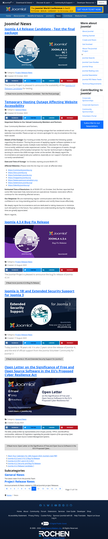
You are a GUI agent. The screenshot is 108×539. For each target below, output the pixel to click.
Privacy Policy (33, 515)
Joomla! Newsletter (89, 75)
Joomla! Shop (87, 66)
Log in (54, 518)
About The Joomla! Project (89, 49)
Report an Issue (93, 515)
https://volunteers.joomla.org (20, 175)
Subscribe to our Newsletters (92, 125)
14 (47, 489)
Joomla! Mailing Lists (90, 71)
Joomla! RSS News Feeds (92, 79)
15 (52, 489)
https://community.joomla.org (20, 170)
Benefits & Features (35, 16)
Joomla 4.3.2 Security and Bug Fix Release (24, 463)
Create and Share (89, 40)
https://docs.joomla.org (17, 172)
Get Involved (87, 44)
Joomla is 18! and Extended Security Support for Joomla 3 (39, 293)
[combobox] (102, 3)
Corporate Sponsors (90, 105)
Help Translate (80, 515)
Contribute (68, 16)
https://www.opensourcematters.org (23, 180)
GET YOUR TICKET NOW (89, 9)
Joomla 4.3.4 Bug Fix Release (27, 222)
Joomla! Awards (88, 58)
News (58, 16)
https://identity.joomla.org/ (19, 185)
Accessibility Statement (17, 515)
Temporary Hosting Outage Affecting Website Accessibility (41, 104)
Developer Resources (85, 2)
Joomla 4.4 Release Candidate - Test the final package (40, 31)
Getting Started (88, 35)
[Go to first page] (7, 489)
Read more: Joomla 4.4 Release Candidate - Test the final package (33, 94)
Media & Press (81, 16)
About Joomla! (19, 16)
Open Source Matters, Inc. (51, 528)
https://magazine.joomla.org (19, 177)
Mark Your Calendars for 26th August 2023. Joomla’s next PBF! (32, 456)
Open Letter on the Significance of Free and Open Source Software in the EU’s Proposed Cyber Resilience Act (39, 371)
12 (38, 489)
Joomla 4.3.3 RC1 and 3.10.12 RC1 (21, 461)
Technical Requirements (91, 84)
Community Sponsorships (87, 110)
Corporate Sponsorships (87, 99)
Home (8, 16)
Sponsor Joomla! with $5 (62, 515)
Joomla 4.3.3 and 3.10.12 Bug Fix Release (24, 458)
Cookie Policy (46, 515)
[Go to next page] (56, 489)
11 (34, 489)
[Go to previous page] (11, 489)
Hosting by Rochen (54, 538)
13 (43, 489)
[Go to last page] (60, 489)
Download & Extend (24, 2)
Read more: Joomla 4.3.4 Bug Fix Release (23, 283)
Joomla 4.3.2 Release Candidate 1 (21, 466)
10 (29, 489)
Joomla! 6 (49, 16)
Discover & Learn (43, 2)
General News (20, 110)
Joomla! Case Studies (90, 62)
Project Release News (23, 72)
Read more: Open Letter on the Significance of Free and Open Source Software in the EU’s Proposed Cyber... (42, 447)
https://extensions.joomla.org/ (20, 182)
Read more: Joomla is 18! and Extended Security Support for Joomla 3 (34, 359)
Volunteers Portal (89, 116)
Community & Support (64, 2)
